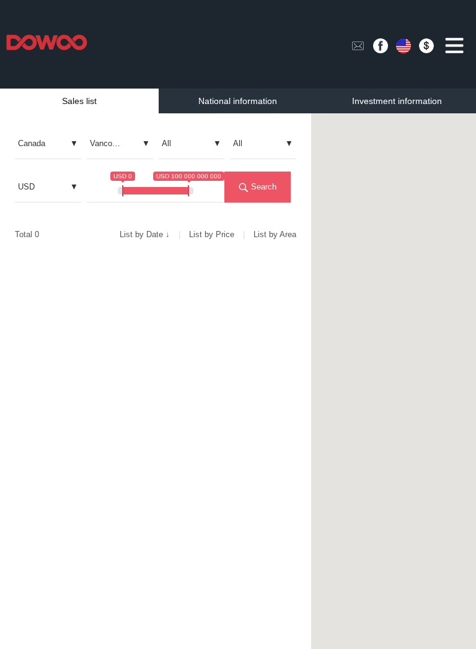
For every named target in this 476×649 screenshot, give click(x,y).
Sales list (79, 101)
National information (237, 101)
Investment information (397, 101)
